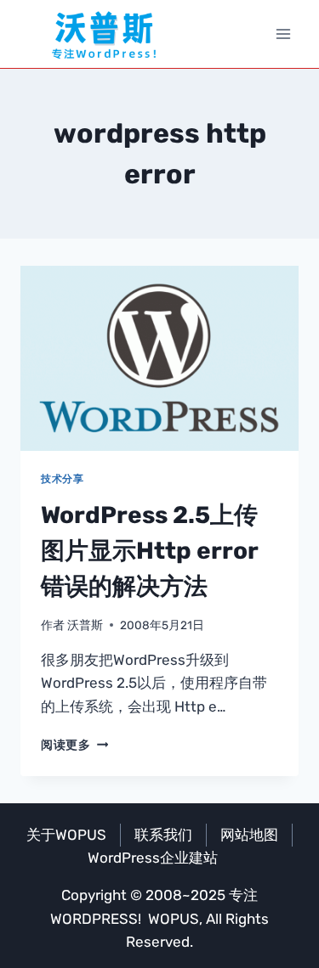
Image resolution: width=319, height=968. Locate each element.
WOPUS (173, 918)
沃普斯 (85, 625)
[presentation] (159, 358)
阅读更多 (74, 744)
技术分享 (62, 479)
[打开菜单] (283, 33)
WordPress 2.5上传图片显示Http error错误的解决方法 (150, 550)
